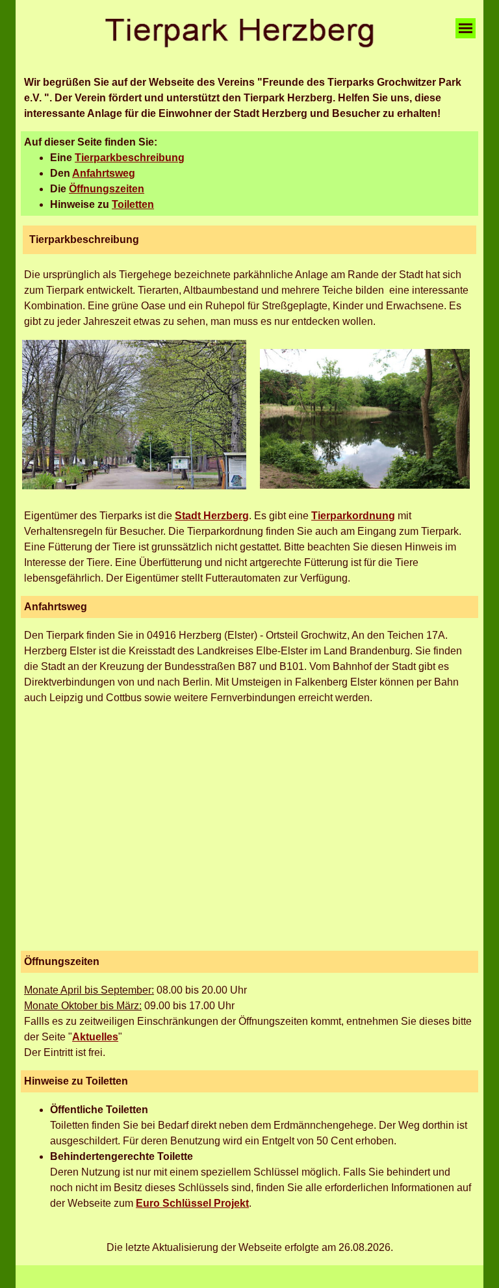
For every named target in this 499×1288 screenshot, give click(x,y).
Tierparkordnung (353, 515)
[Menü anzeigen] (465, 28)
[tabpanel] (249, 98)
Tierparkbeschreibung (130, 157)
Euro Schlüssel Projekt (192, 1203)
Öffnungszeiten (106, 188)
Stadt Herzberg (212, 515)
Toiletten (133, 204)
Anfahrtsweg (103, 173)
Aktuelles (95, 1036)
